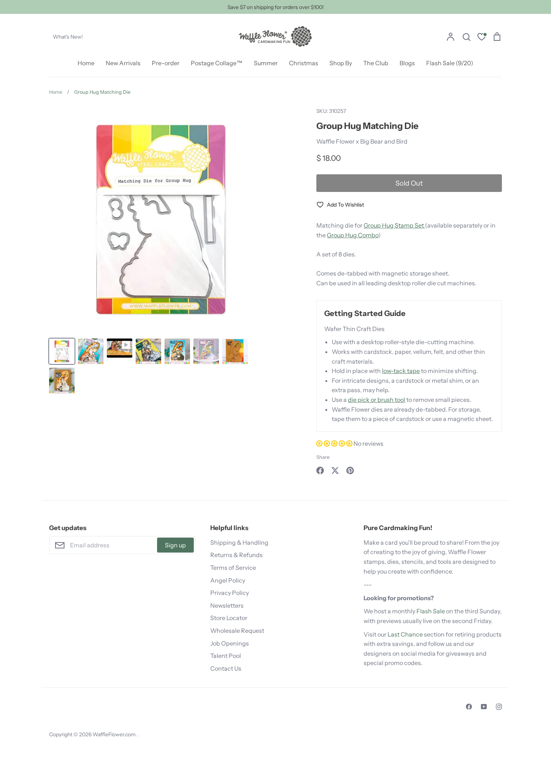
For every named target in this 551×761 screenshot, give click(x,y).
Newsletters (227, 605)
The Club (375, 63)
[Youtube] (483, 706)
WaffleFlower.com (115, 734)
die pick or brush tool (376, 399)
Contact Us (225, 668)
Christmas (303, 63)
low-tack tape (401, 371)
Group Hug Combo (352, 235)
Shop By (340, 63)
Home (86, 63)
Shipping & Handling (239, 542)
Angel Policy (227, 580)
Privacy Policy (229, 592)
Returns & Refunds (236, 555)
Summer (266, 63)
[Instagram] (498, 706)
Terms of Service (233, 567)
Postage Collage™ (217, 63)
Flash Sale (430, 611)
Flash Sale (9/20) (449, 63)
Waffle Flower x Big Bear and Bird (361, 141)
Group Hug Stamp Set (394, 225)
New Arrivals (123, 63)
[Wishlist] (482, 37)
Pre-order (166, 63)
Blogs (407, 63)
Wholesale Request (237, 630)
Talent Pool (225, 655)
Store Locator (228, 618)
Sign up (175, 545)
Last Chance (405, 634)
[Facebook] (468, 706)
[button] (334, 443)
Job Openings (229, 643)
